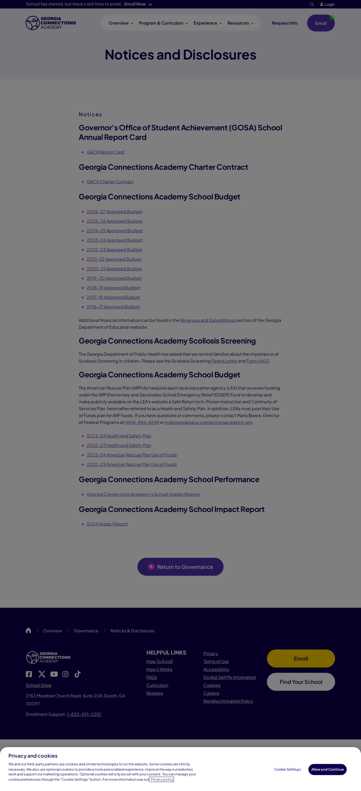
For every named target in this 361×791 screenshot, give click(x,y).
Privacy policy (162, 779)
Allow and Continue (327, 769)
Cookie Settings (287, 769)
